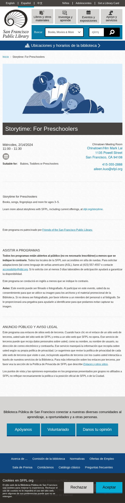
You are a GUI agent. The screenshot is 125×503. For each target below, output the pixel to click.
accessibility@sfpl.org (15, 269)
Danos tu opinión (97, 429)
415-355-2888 (112, 164)
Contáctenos (45, 467)
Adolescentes (83, 3)
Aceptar (109, 487)
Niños (65, 3)
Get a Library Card (108, 3)
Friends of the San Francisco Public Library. (67, 229)
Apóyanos (23, 429)
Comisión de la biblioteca (48, 458)
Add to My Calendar (6, 156)
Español (26, 3)
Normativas (77, 458)
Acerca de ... (19, 458)
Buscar (38, 32)
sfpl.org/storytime (93, 209)
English (10, 3)
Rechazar (78, 487)
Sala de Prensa (22, 467)
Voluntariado (58, 429)
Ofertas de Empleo (102, 458)
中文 (39, 3)
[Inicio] (16, 24)
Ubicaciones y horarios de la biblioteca (64, 45)
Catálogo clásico (69, 467)
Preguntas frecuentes (99, 467)
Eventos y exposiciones (88, 19)
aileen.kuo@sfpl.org (108, 168)
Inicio (6, 56)
